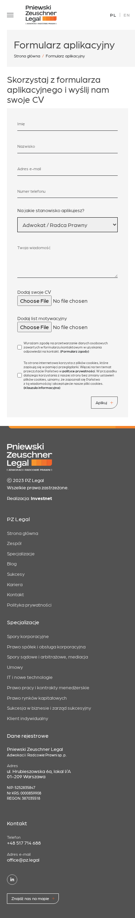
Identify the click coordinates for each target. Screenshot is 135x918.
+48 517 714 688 (24, 842)
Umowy (15, 667)
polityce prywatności (78, 371)
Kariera (14, 584)
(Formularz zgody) (74, 351)
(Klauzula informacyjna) (42, 387)
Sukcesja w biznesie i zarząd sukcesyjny (49, 707)
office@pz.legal (23, 859)
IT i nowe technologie (30, 677)
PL (113, 14)
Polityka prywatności (29, 604)
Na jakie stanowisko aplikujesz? (50, 210)
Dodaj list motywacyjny (42, 318)
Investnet (41, 498)
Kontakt (15, 594)
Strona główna (27, 55)
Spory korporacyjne (28, 636)
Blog (12, 563)
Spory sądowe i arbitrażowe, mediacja (47, 656)
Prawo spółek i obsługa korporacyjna (46, 646)
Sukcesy (16, 573)
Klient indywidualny (27, 718)
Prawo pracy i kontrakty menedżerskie (48, 687)
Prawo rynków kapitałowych (37, 697)
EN (127, 14)
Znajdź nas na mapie (30, 898)
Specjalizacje (21, 553)
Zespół (14, 543)
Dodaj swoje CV (34, 291)
